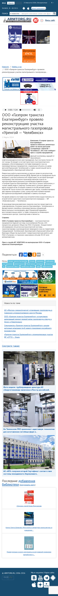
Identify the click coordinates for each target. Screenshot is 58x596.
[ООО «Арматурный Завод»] (15, 37)
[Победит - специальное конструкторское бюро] (43, 37)
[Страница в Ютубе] (40, 577)
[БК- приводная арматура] (29, 56)
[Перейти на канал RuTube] (47, 584)
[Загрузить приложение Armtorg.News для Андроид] (53, 577)
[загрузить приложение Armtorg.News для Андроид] (23, 8)
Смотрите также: (11, 345)
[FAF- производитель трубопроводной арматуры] (11, 84)
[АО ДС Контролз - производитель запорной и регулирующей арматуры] (29, 37)
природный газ (50, 264)
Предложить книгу (27, 485)
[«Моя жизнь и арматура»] (29, 518)
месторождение (8, 264)
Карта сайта (49, 572)
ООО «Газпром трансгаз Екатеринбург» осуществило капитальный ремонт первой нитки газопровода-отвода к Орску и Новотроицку (28, 319)
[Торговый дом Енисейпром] (20, 277)
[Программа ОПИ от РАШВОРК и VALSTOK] (29, 98)
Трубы (38, 266)
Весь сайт (50, 20)
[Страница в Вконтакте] (34, 577)
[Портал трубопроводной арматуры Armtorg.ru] (17, 20)
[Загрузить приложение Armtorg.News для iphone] (34, 584)
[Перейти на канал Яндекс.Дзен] (40, 584)
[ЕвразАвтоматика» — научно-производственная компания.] (29, 291)
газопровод (40, 261)
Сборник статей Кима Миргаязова (29, 506)
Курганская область (13, 266)
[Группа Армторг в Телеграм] (47, 577)
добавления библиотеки (18, 482)
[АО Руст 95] (46, 277)
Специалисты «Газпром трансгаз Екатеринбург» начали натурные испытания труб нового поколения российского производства (28, 328)
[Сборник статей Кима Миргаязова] (29, 497)
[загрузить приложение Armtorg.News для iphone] (28, 8)
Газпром (32, 261)
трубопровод (50, 261)
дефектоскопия (47, 266)
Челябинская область (27, 266)
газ (4, 266)
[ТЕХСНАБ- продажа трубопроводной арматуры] (37, 84)
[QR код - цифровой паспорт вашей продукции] (47, 291)
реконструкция (19, 264)
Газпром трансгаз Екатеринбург (18, 261)
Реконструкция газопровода (34, 264)
